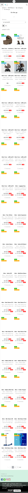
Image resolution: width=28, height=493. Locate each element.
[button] (26, 5)
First (8, 467)
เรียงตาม (5, 19)
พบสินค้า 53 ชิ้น (6, 29)
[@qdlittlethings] (4, 479)
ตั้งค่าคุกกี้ (10, 490)
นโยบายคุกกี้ (4, 488)
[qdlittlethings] (2, 479)
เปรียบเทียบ (8, 58)
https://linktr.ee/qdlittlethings (7, 476)
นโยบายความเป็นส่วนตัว (16, 486)
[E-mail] (9, 479)
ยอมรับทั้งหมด (17, 490)
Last (20, 467)
